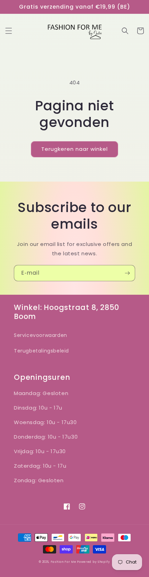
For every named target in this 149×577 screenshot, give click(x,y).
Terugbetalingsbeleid (41, 350)
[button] (8, 30)
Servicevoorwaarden (40, 335)
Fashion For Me (64, 562)
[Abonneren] (127, 273)
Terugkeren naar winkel (74, 149)
